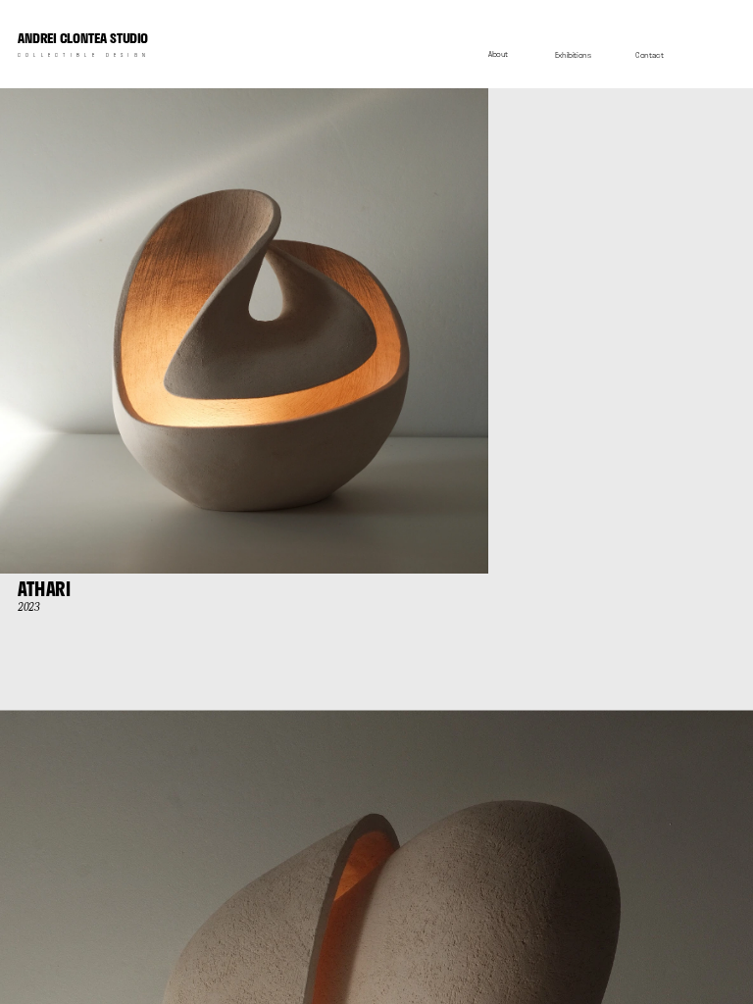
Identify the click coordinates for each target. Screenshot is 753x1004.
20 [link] (23, 608)
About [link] (498, 54)
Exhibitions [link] (573, 55)
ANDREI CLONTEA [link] (83, 38)
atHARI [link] (44, 588)
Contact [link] (649, 56)
